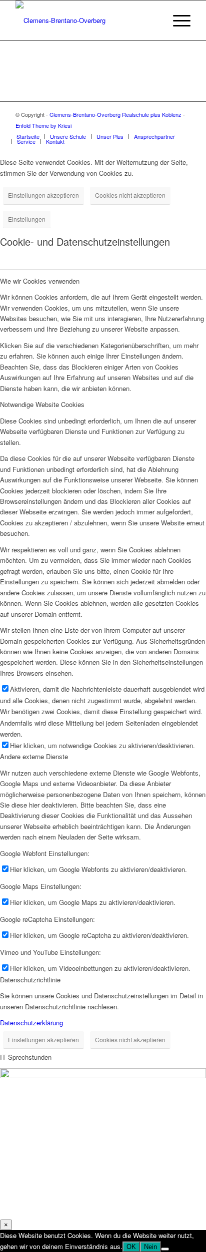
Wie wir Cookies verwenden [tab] (40, 281)
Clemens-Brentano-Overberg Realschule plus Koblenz (116, 114)
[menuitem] (153, 20)
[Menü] (176, 20)
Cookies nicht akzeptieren (130, 195)
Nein (150, 1247)
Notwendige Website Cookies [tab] (42, 404)
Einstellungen (27, 219)
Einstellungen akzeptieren (43, 195)
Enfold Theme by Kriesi (44, 125)
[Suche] (153, 20)
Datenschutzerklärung (31, 1022)
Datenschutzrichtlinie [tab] (30, 979)
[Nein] (165, 1249)
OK (131, 1247)
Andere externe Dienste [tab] (34, 756)
